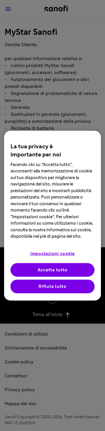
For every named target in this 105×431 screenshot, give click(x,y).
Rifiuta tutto (52, 286)
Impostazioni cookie (52, 253)
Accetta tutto (53, 270)
